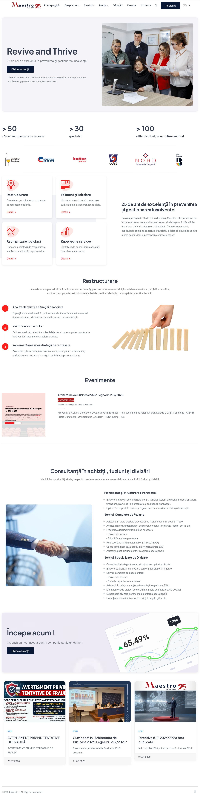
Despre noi (71, 5)
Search (156, 5)
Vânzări (117, 5)
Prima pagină (52, 5)
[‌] (195, 791)
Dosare (131, 5)
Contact (146, 5)
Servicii (88, 5)
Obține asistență (20, 69)
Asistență (171, 5)
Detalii (10, 212)
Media (103, 5)
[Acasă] (26, 5)
